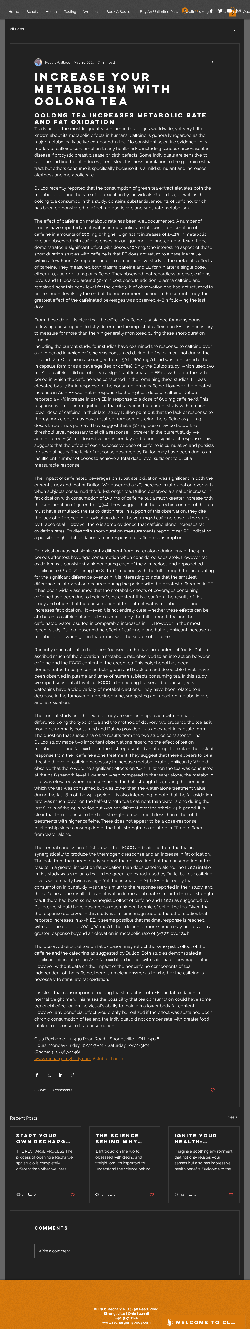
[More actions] (212, 62)
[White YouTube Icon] (229, 11)
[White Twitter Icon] (220, 11)
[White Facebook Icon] (211, 11)
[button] (233, 29)
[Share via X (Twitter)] (48, 1075)
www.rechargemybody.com (126, 1322)
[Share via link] (72, 1075)
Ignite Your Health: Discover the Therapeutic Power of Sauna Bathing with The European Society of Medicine (202, 1138)
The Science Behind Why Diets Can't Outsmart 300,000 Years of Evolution (121, 1138)
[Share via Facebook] (36, 1075)
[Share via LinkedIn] (60, 1075)
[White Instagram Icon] (238, 11)
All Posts (17, 29)
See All (234, 1117)
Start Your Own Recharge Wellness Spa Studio (43, 1138)
